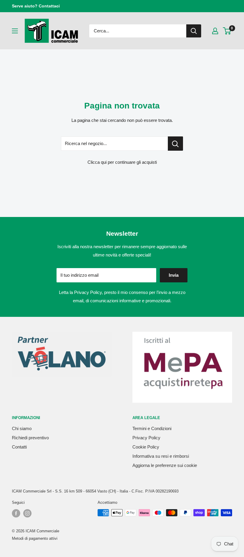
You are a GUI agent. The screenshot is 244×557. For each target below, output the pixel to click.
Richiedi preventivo (30, 437)
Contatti (19, 446)
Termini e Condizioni (151, 428)
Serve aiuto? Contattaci (36, 6)
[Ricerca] (193, 30)
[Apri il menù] (15, 31)
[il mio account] (215, 31)
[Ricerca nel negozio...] (175, 143)
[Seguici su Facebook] (16, 513)
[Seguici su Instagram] (27, 513)
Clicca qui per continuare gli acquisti (122, 162)
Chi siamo (22, 428)
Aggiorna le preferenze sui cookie (164, 465)
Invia (174, 275)
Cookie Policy (145, 446)
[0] (227, 30)
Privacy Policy (88, 292)
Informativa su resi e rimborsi (160, 456)
